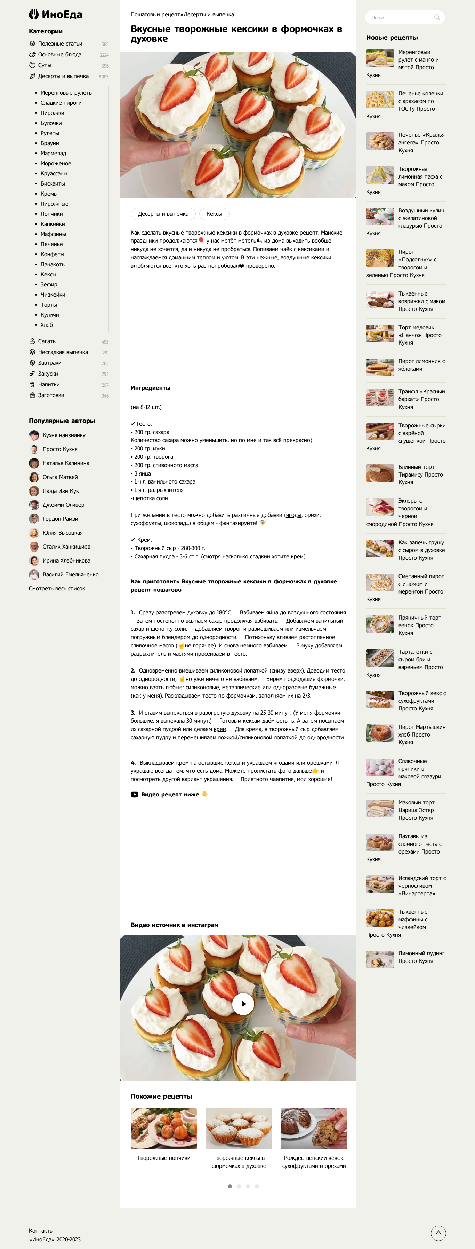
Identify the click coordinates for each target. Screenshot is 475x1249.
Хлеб (47, 325)
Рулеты (50, 133)
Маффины (53, 234)
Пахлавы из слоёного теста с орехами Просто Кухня (404, 848)
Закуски (48, 373)
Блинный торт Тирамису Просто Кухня (420, 475)
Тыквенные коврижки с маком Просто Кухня (421, 301)
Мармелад (53, 153)
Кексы (214, 214)
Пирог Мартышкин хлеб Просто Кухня (422, 735)
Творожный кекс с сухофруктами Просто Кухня (422, 701)
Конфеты (52, 254)
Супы (44, 65)
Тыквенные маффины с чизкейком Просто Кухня (397, 923)
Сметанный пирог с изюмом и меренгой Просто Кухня (405, 588)
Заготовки (51, 395)
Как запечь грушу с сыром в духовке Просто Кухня (421, 550)
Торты (49, 304)
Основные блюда (59, 54)
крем (220, 729)
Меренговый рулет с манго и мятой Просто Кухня (402, 63)
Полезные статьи (60, 43)
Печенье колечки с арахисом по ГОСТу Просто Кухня (404, 105)
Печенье (52, 244)
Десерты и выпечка (163, 214)
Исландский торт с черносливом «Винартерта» (422, 886)
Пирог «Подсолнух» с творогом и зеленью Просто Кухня (401, 263)
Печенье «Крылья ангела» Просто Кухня (421, 143)
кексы (232, 763)
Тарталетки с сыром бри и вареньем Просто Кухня (404, 663)
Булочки (51, 123)
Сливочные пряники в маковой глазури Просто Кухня (403, 772)
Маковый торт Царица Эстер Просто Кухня (416, 810)
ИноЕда (62, 14)
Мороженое (56, 163)
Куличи (50, 315)
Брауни (50, 143)
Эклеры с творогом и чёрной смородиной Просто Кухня (400, 512)
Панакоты (53, 264)
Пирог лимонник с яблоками (421, 365)
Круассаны (54, 173)
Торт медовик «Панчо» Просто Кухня (420, 335)
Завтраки (50, 363)
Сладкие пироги (61, 103)
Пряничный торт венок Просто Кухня (419, 625)
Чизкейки (53, 294)
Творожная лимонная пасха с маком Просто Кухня (404, 180)
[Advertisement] (238, 327)
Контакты (41, 1230)
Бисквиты (53, 183)
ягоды (293, 515)
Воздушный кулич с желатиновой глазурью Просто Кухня (405, 222)
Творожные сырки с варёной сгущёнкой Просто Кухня (406, 437)
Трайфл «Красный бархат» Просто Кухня (421, 399)
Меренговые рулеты (67, 92)
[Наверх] (438, 1233)
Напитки (49, 384)
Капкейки (53, 224)
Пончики (52, 214)
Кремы (49, 193)
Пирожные (55, 204)
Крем (144, 539)
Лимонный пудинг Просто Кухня (421, 957)
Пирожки (52, 113)
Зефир (49, 284)
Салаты (47, 341)
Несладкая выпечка (63, 352)
